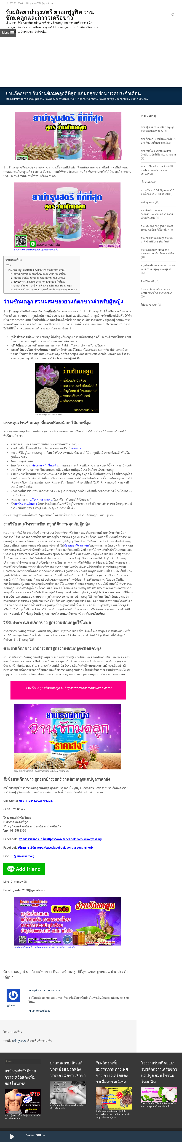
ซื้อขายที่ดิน (147, 182)
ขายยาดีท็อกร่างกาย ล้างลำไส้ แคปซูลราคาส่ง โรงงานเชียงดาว (157, 170)
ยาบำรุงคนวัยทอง (26, 504)
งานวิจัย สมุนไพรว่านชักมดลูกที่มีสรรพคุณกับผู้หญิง (39, 278)
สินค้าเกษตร (147, 281)
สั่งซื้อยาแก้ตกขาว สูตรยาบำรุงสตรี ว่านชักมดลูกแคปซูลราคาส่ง (45, 289)
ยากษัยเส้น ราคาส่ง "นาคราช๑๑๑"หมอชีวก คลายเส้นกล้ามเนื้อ (157, 214)
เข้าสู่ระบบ (19, 1040)
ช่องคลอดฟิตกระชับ (76, 545)
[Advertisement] (91, 61)
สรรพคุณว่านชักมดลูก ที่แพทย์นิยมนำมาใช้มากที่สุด (40, 274)
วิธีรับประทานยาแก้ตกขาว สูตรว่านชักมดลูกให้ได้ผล (39, 281)
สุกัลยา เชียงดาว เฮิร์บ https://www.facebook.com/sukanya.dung (60, 839)
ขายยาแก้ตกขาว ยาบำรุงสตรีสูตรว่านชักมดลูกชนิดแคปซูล (43, 285)
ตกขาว (76, 448)
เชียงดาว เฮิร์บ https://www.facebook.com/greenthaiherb (55, 847)
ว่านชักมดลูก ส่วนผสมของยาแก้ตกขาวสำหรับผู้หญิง (37, 270)
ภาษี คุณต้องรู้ (148, 202)
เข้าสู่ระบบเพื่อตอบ (41, 1010)
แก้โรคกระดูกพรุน (41, 499)
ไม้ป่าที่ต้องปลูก (149, 304)
